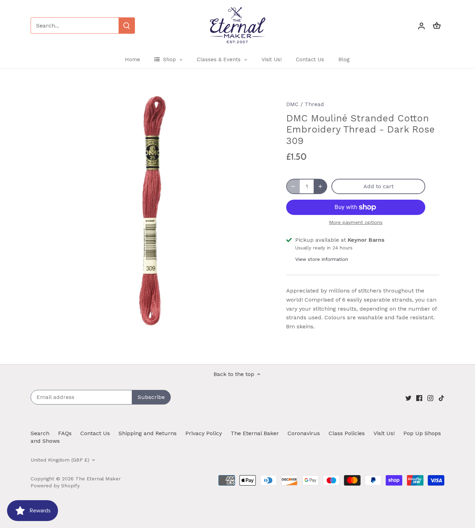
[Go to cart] (437, 25)
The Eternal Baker (255, 433)
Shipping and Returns (148, 433)
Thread (314, 104)
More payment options (356, 222)
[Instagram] (430, 397)
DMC (292, 104)
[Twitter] (408, 397)
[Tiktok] (441, 397)
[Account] (421, 25)
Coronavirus (304, 433)
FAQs (65, 433)
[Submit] (127, 25)
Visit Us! (384, 433)
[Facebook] (419, 397)
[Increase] (320, 186)
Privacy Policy (203, 433)
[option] (152, 210)
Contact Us (95, 433)
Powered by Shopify (55, 485)
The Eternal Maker (98, 478)
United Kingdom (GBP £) (60, 460)
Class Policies (347, 433)
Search (40, 433)
